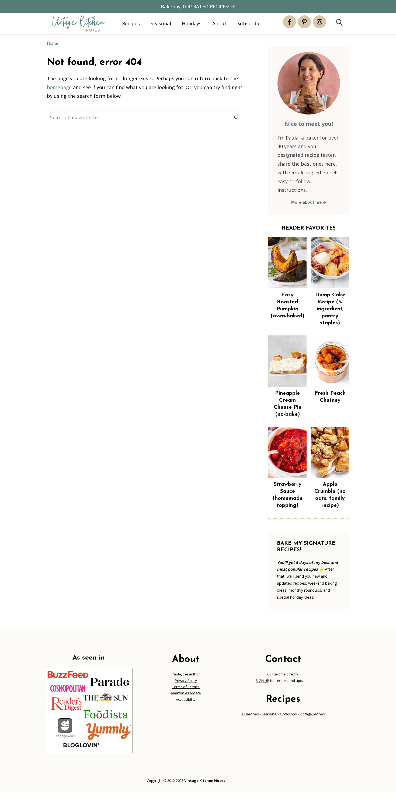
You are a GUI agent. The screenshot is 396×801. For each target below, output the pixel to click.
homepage (59, 87)
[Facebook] (289, 21)
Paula (176, 674)
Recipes (131, 24)
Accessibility (186, 699)
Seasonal (161, 24)
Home (52, 43)
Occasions (288, 714)
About (219, 24)
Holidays (192, 24)
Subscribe (248, 24)
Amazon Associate (186, 693)
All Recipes (250, 714)
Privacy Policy (186, 680)
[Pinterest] (304, 21)
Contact (273, 674)
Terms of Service (186, 686)
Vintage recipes (312, 714)
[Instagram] (319, 21)
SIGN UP (262, 680)
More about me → (308, 202)
